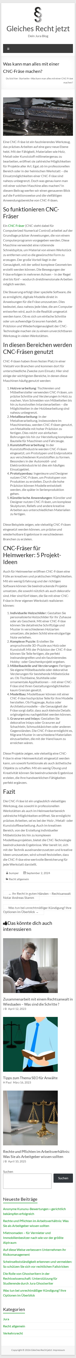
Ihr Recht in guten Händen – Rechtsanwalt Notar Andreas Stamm (37, 895)
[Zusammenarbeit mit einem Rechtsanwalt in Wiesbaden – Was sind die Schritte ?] (30, 940)
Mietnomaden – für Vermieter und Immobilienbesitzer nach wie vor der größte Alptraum (33, 1237)
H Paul (7, 1082)
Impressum (59, 1350)
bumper (14, 873)
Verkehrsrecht (13, 1333)
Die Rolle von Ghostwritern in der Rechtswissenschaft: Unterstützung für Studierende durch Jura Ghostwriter (30, 1278)
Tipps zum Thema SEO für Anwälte (30, 1078)
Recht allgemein (19, 879)
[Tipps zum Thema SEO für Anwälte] (30, 1019)
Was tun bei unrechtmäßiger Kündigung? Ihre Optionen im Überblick (37, 910)
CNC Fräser (16, 225)
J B (5, 1008)
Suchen (8, 1171)
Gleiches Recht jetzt (38, 28)
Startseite (24, 78)
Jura (6, 1319)
